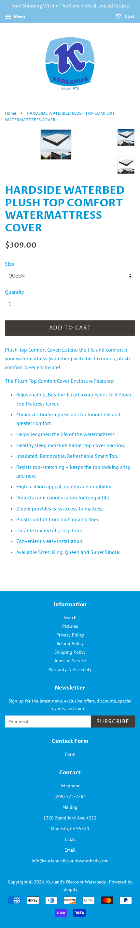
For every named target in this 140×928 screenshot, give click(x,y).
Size (9, 264)
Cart (129, 17)
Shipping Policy (70, 652)
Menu (19, 16)
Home (10, 113)
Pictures (70, 626)
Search (70, 618)
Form (70, 754)
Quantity (14, 292)
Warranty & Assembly (70, 669)
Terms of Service (70, 661)
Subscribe (113, 721)
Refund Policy (70, 643)
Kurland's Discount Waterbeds (76, 882)
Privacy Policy (70, 635)
